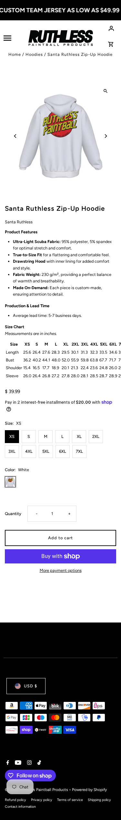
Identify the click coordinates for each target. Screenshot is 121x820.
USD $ (30, 685)
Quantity (13, 513)
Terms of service (70, 800)
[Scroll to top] (107, 803)
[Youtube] (17, 763)
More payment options (61, 570)
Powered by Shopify (89, 789)
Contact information (20, 807)
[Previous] (15, 136)
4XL (29, 451)
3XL (11, 451)
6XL (62, 451)
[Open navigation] (14, 38)
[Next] (105, 136)
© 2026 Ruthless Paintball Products (37, 789)
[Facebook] (7, 763)
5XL (45, 451)
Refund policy (15, 800)
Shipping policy (99, 800)
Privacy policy (41, 800)
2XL (95, 436)
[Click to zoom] (105, 91)
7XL (79, 451)
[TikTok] (38, 763)
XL (79, 436)
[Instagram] (28, 763)
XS (12, 436)
